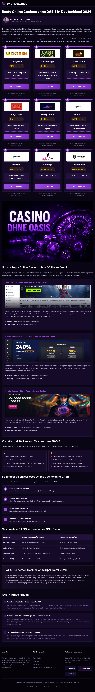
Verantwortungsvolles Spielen (42, 667)
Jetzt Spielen (16, 86)
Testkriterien (37, 658)
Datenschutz (37, 661)
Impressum (36, 664)
